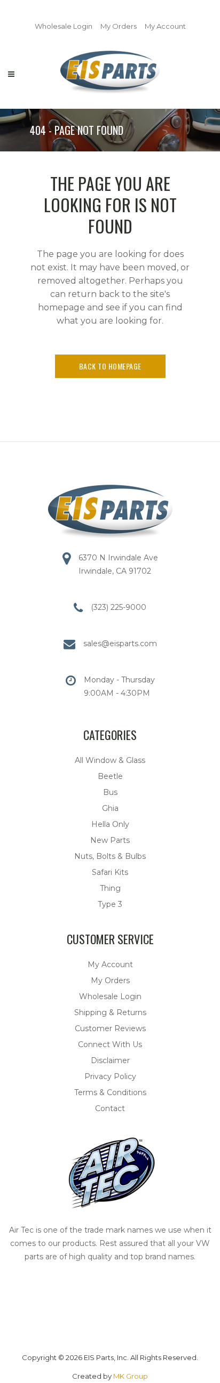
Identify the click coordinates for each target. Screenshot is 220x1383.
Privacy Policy (110, 1076)
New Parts (110, 840)
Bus (110, 792)
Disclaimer (110, 1060)
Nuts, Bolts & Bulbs (110, 856)
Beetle (110, 776)
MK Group (130, 1376)
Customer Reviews (110, 1028)
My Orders (118, 26)
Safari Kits (110, 872)
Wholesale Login (63, 26)
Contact (110, 1108)
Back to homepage (110, 366)
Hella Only (110, 824)
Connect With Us (110, 1044)
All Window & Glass (110, 760)
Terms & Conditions (110, 1092)
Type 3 (110, 904)
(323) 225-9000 (118, 607)
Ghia (110, 808)
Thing (110, 888)
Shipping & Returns (110, 1012)
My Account (165, 26)
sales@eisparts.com (120, 643)
